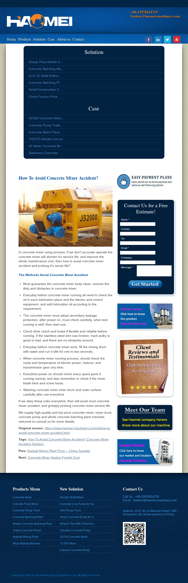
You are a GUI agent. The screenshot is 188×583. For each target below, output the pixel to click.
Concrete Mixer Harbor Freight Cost (54, 457)
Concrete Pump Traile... (46, 125)
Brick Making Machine (26, 543)
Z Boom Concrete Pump (75, 550)
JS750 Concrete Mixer (74, 536)
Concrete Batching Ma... (46, 69)
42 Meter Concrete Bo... (46, 146)
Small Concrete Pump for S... (78, 517)
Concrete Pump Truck (26, 510)
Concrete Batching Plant (28, 517)
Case (51, 39)
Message (127, 267)
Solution (39, 39)
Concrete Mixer (22, 497)
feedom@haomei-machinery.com (155, 500)
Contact (78, 39)
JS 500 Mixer (68, 543)
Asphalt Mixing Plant (25, 536)
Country (125, 229)
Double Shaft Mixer (72, 497)
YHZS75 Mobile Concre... (47, 139)
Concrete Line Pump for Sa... (78, 504)
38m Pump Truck (70, 510)
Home (11, 39)
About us (63, 39)
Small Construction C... (45, 89)
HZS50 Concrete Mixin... (46, 118)
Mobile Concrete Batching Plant (32, 523)
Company (126, 257)
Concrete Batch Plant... (45, 132)
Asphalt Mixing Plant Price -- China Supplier (58, 451)
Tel (122, 238)
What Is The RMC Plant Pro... (78, 523)
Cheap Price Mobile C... (46, 62)
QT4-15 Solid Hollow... (45, 76)
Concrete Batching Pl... (45, 82)
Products (24, 39)
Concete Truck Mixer (26, 504)
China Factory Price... (44, 96)
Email (125, 248)
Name (125, 219)
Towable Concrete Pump (75, 530)
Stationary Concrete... (44, 153)
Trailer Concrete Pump (27, 530)
